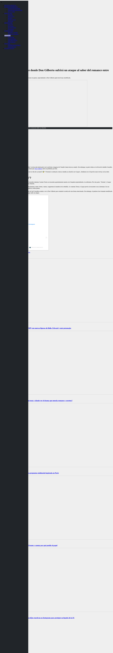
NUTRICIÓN (12, 27)
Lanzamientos (12, 39)
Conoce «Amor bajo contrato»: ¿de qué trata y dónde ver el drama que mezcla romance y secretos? (36, 401)
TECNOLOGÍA (12, 40)
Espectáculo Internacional (15, 10)
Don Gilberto (38, 168)
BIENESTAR (8, 23)
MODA (10, 18)
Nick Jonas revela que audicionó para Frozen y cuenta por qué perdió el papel (29, 545)
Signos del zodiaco (13, 34)
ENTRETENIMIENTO (11, 7)
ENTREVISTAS (9, 48)
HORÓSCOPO (8, 31)
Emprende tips (12, 47)
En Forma (11, 26)
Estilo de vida (8, 13)
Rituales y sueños (13, 32)
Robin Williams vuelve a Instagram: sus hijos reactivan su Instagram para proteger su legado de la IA (37, 618)
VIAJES (10, 15)
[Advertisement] (56, 152)
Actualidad (7, 35)
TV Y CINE (11, 11)
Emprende (7, 43)
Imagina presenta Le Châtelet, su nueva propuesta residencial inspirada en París (30, 473)
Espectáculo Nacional (14, 8)
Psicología (11, 29)
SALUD (10, 24)
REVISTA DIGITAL (10, 5)
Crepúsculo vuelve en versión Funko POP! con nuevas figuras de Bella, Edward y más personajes (36, 328)
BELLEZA (11, 16)
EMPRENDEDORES (14, 45)
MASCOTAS (12, 19)
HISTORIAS (11, 42)
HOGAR (10, 21)
